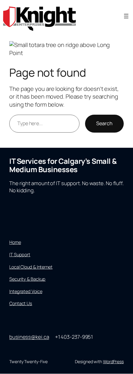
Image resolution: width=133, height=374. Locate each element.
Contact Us (20, 303)
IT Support (19, 254)
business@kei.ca (29, 336)
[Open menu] (126, 16)
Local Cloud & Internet (31, 267)
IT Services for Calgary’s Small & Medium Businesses (63, 165)
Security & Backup (27, 279)
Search (104, 123)
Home (15, 242)
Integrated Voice (25, 291)
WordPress (113, 361)
